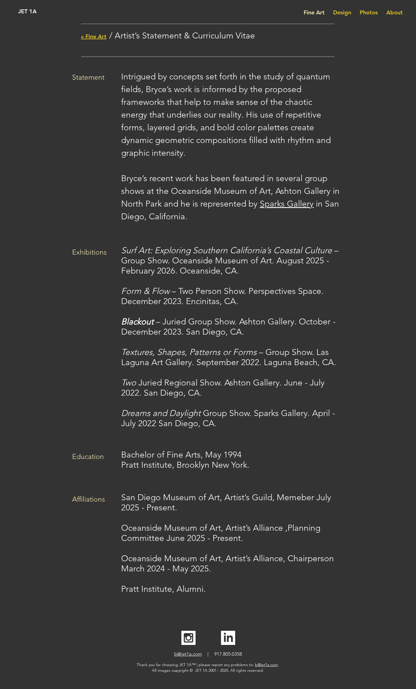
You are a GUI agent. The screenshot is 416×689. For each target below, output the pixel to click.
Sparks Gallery (287, 204)
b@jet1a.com (188, 654)
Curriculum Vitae (223, 36)
